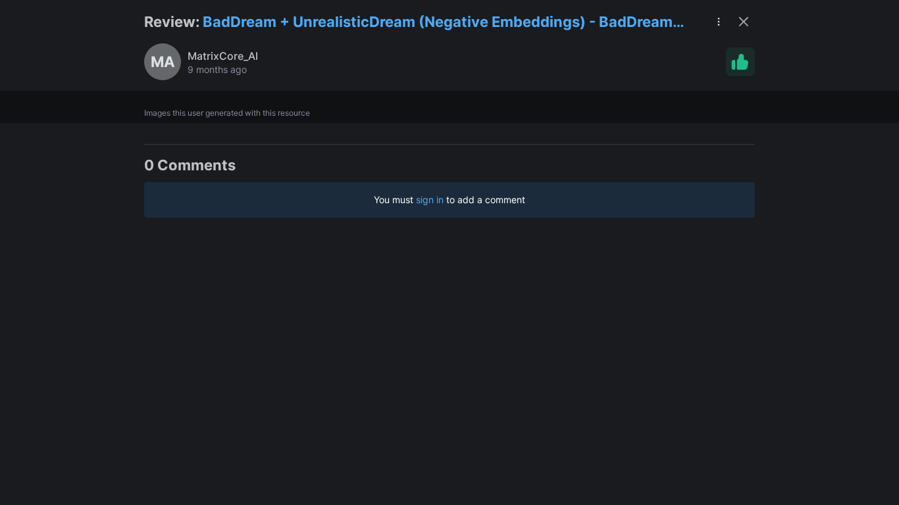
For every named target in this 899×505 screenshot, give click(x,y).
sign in (430, 199)
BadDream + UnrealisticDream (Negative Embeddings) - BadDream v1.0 (438, 22)
